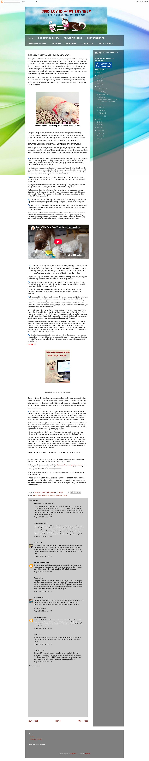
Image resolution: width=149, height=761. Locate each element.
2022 (98, 84)
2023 (98, 81)
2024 (98, 78)
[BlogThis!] (73, 492)
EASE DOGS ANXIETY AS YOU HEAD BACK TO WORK (108, 100)
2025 (98, 75)
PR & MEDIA (71, 43)
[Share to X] (75, 492)
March (101, 110)
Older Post (83, 721)
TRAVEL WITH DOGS (73, 38)
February (102, 113)
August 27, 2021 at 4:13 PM (43, 517)
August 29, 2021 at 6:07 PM (43, 611)
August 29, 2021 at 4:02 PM (43, 591)
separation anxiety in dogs (58, 495)
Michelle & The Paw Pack (42, 503)
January (101, 116)
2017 (98, 127)
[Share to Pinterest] (80, 492)
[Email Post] (67, 492)
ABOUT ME (56, 43)
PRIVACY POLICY (105, 43)
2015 (98, 133)
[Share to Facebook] (78, 492)
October (101, 92)
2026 (98, 73)
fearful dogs (45, 495)
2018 (98, 125)
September (102, 94)
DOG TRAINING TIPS (95, 38)
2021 (98, 86)
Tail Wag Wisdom (40, 562)
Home (30, 38)
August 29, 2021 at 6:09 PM (43, 628)
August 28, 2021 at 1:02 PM (43, 556)
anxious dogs (37, 495)
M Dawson (37, 597)
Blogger (87, 753)
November (102, 89)
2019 (98, 122)
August (101, 97)
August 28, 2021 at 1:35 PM (43, 572)
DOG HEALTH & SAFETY (48, 38)
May (100, 107)
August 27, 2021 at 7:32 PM (43, 536)
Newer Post (33, 721)
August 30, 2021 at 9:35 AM (43, 662)
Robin (36, 578)
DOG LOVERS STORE (37, 43)
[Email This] (71, 492)
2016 (98, 130)
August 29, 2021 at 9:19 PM (43, 644)
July (100, 105)
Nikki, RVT (37, 650)
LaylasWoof (38, 617)
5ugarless (73, 753)
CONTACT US (87, 43)
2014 (98, 136)
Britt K (36, 543)
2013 (98, 139)
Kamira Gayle (38, 523)
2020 (98, 119)
